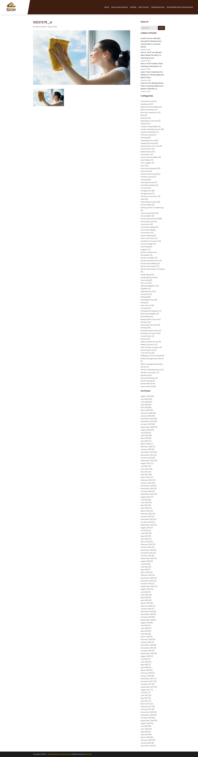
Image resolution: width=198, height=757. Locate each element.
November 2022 (147, 519)
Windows (144, 375)
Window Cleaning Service (151, 369)
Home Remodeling (148, 227)
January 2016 (146, 743)
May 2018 (144, 664)
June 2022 (145, 533)
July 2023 (144, 500)
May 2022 (144, 536)
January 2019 (146, 642)
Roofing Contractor (148, 333)
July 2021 (144, 564)
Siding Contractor (148, 344)
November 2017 (147, 681)
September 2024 (147, 460)
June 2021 (144, 567)
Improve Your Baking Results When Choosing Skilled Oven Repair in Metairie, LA (152, 86)
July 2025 (144, 432)
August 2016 (145, 723)
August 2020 (145, 589)
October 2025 (146, 424)
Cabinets (144, 123)
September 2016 (147, 720)
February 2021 (146, 575)
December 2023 (147, 486)
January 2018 (146, 676)
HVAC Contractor (148, 238)
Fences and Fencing (149, 174)
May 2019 (144, 631)
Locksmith (145, 294)
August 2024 (146, 463)
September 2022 (147, 525)
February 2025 (146, 446)
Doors (143, 166)
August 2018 (145, 656)
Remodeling (145, 316)
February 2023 (146, 514)
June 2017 (144, 695)
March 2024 (145, 477)
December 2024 (147, 452)
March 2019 (145, 637)
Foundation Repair (148, 185)
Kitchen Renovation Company (153, 269)
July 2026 (144, 399)
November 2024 (147, 455)
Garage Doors (146, 193)
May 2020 (144, 597)
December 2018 (147, 645)
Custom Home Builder (149, 157)
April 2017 (144, 701)
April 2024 (145, 474)
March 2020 (145, 603)
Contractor (145, 154)
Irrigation (144, 249)
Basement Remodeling (150, 107)
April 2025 (145, 441)
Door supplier (146, 163)
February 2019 (146, 639)
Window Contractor (149, 372)
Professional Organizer (150, 311)
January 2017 (146, 709)
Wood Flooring (146, 381)
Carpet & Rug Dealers (149, 126)
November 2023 (147, 488)
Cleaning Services (148, 143)
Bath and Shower (147, 110)
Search (161, 28)
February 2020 (146, 606)
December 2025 (147, 418)
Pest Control (143, 7)
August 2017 (145, 690)
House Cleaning (147, 235)
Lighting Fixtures (147, 291)
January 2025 (146, 449)
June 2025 (145, 435)
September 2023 (147, 494)
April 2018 (144, 667)
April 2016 (144, 734)
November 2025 (147, 421)
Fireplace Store (147, 177)
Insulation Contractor (149, 241)
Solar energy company (150, 347)
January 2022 (146, 547)
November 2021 (147, 553)
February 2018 (146, 673)
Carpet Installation (148, 132)
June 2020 (145, 595)
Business (144, 118)
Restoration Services (149, 325)
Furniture (144, 188)
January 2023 (146, 516)
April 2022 (144, 539)
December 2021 (147, 550)
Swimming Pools (147, 350)
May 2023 (144, 505)
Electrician (145, 171)
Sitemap (88, 754)
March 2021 (145, 572)
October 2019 (146, 617)
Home (106, 7)
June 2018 (144, 662)
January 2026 (146, 416)
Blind (142, 115)
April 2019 (144, 634)
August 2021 (145, 561)
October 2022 (146, 522)
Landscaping (146, 274)
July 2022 (144, 530)
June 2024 (145, 469)
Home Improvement (119, 7)
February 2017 (146, 706)
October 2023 (146, 491)
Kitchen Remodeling (149, 263)
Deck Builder (146, 160)
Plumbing (144, 308)
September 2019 (147, 620)
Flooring (144, 179)
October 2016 (146, 718)
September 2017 (147, 687)
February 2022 (146, 544)
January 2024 (146, 483)
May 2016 (144, 732)
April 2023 (144, 508)
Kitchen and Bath (147, 258)
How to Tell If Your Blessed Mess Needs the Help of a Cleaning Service (151, 55)
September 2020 (147, 586)
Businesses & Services (149, 121)
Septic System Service (150, 342)
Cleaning (144, 137)
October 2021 (146, 555)
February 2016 (146, 740)
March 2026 (145, 410)
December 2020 (147, 578)
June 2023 (145, 502)
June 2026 (145, 402)
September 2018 (147, 653)
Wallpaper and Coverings (151, 356)
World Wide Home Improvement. (59, 754)
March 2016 (145, 737)
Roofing (133, 7)
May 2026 (144, 405)
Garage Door (146, 191)
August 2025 (145, 430)
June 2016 (144, 729)
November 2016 (147, 715)
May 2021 (144, 569)
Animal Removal (147, 101)
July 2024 (144, 466)
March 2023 (145, 511)
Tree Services (146, 353)
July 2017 (144, 692)
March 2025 (145, 444)
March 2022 (145, 541)
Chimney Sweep (147, 135)
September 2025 (147, 427)
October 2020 (146, 583)
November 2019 (147, 614)
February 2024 (146, 480)
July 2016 (144, 726)
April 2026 (145, 407)
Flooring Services (147, 182)
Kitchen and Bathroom (150, 260)
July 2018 (144, 659)
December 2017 (147, 678)
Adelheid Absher (41, 27)
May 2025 (144, 438)
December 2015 (147, 746)
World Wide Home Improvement (180, 7)
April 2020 (145, 600)
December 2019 (147, 611)
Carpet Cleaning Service (150, 129)
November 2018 (147, 648)
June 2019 (144, 628)
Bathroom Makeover (149, 112)
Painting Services (147, 300)
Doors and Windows (149, 168)
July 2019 (144, 625)
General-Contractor (149, 196)
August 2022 (145, 528)
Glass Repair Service (149, 202)
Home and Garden (148, 213)
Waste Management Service (152, 358)
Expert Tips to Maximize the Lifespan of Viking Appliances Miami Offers (152, 75)
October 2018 (146, 651)
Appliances (145, 104)
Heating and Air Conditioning (152, 207)
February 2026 (146, 413)
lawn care (145, 283)
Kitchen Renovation (148, 266)
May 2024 (144, 472)
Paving (143, 302)
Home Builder (146, 216)
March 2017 (145, 704)
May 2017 (144, 698)
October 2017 (146, 684)
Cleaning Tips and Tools (150, 146)
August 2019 (145, 623)
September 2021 (147, 558)
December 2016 (147, 712)
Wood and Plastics (148, 378)
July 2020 (144, 592)
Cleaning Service (157, 7)
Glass (143, 199)
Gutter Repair (146, 205)
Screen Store (146, 336)
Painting (144, 297)
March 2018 (145, 670)
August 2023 (145, 497)
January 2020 (146, 609)
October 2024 (146, 458)
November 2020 (147, 581)
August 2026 (145, 396)
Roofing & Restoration (149, 330)
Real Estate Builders (148, 314)
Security (144, 339)
